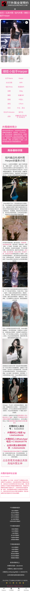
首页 (2, 13)
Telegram (3, 590)
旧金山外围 (17, 252)
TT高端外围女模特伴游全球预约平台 (13, 451)
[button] (15, 9)
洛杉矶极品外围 (7, 244)
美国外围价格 (12, 421)
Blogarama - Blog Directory (15, 586)
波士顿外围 (10, 252)
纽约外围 (18, 13)
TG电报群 (11, 590)
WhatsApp (26, 590)
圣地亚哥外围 (9, 253)
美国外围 (23, 242)
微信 (19, 590)
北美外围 (9, 13)
